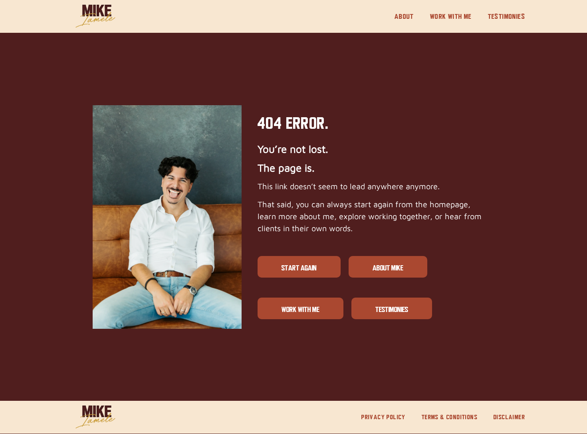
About (404, 16)
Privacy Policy (383, 417)
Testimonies (506, 16)
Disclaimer (509, 417)
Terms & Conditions (450, 417)
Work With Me (451, 16)
